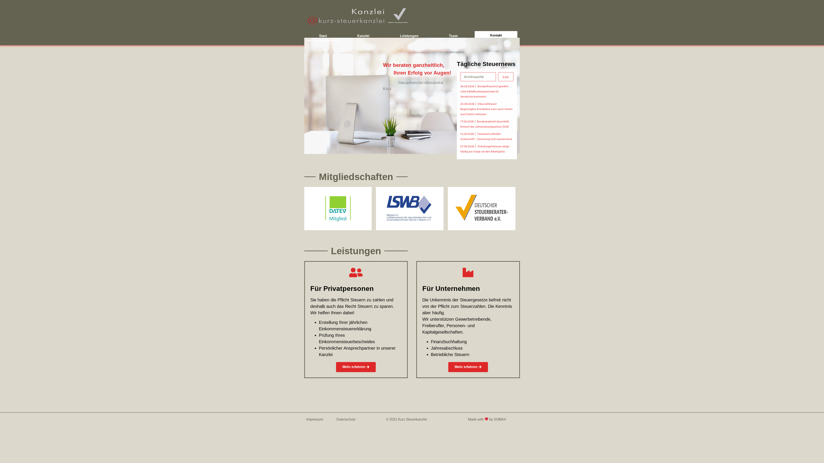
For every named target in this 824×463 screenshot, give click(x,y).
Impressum (314, 419)
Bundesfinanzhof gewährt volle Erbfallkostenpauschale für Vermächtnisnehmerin (484, 91)
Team (453, 36)
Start (323, 36)
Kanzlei (363, 36)
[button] (356, 367)
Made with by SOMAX (487, 419)
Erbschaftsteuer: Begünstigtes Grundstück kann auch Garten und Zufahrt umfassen (486, 109)
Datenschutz (346, 419)
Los (506, 77)
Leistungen (409, 36)
